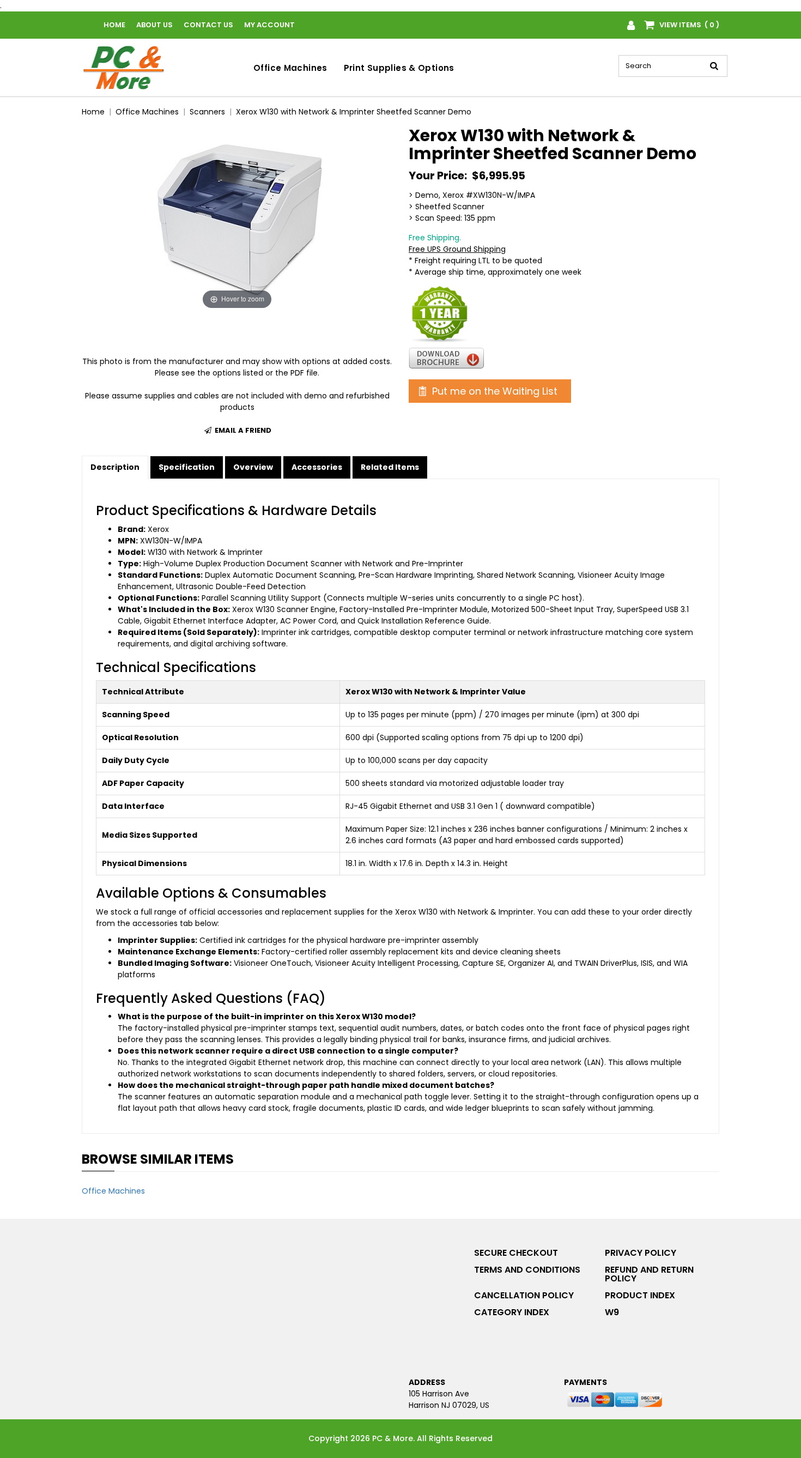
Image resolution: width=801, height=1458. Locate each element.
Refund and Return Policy (649, 1274)
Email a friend (242, 430)
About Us (154, 25)
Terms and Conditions (527, 1269)
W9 (612, 1312)
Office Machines (290, 68)
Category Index (511, 1312)
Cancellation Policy (524, 1295)
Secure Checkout (516, 1253)
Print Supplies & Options (399, 68)
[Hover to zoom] (237, 218)
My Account (269, 25)
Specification (187, 467)
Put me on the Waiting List (493, 391)
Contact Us (208, 25)
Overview (253, 467)
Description (114, 467)
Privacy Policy (640, 1253)
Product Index (640, 1295)
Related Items (390, 467)
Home (114, 25)
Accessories (317, 467)
